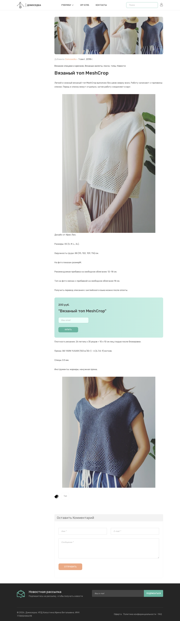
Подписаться (153, 593)
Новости (121, 66)
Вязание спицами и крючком (69, 66)
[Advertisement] (33, 77)
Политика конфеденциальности (139, 614)
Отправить (70, 566)
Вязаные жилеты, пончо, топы (100, 66)
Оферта (118, 614)
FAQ (160, 614)
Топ (65, 496)
